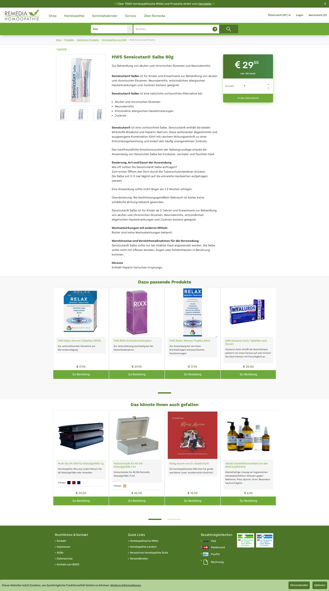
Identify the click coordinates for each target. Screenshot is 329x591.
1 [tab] (164, 392)
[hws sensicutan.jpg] (81, 80)
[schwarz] (69, 482)
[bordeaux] (74, 482)
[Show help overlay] (214, 29)
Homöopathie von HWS (114, 40)
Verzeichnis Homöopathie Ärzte (149, 552)
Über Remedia (154, 16)
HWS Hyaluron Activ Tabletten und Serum (246, 342)
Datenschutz (65, 558)
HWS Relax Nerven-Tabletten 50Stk (79, 340)
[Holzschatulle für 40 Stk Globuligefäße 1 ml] (137, 435)
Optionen (319, 585)
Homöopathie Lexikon (143, 547)
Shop (53, 16)
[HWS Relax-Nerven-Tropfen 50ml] (192, 312)
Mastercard (218, 547)
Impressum (63, 547)
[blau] (79, 482)
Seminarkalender (104, 16)
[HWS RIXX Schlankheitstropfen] (137, 312)
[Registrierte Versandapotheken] (245, 540)
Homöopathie (74, 16)
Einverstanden (299, 585)
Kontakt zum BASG (68, 564)
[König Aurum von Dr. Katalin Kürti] (192, 435)
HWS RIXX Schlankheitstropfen (132, 340)
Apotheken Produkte (88, 40)
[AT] (22, 15)
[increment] (268, 84)
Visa (213, 541)
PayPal (215, 554)
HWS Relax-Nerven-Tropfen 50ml (189, 340)
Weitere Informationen (125, 585)
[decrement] (268, 88)
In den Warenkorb (248, 98)
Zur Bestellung (81, 374)
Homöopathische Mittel (144, 541)
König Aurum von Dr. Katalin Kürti (189, 463)
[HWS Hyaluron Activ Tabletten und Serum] (248, 312)
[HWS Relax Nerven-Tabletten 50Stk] (81, 312)
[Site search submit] (228, 29)
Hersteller (205, 4)
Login (299, 15)
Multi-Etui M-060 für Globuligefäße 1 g (81, 463)
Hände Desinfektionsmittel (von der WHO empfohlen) (246, 465)
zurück (62, 49)
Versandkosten (139, 558)
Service (130, 16)
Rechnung (217, 562)
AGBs (60, 552)
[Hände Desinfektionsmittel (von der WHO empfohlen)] (248, 435)
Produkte (69, 40)
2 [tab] (174, 519)
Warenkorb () (318, 15)
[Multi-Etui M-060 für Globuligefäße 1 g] (81, 435)
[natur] (124, 486)
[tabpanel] (81, 333)
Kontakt (61, 541)
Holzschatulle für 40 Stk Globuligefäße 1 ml (128, 465)
